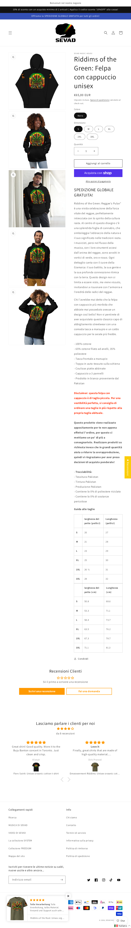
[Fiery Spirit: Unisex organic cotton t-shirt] (36, 767)
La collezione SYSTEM (20, 840)
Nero (80, 115)
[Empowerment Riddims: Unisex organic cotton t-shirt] (95, 767)
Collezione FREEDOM (20, 848)
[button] (10, 33)
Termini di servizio (76, 832)
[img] (65, 728)
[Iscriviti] (61, 880)
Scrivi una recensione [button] (41, 691)
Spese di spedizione (99, 100)
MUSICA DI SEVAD (18, 825)
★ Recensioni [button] (128, 467)
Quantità (78, 144)
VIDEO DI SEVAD (17, 832)
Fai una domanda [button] (89, 691)
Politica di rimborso (77, 848)
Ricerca (12, 817)
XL (109, 129)
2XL (80, 136)
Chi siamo (71, 817)
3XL (92, 136)
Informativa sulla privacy (79, 840)
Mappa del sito (17, 856)
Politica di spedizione (78, 856)
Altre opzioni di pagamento (98, 181)
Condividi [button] (83, 658)
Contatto (71, 825)
